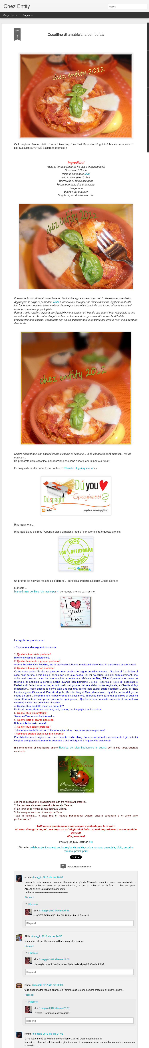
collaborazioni (38, 847)
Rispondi (29, 897)
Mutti (87, 173)
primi (85, 851)
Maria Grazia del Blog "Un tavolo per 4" (36, 591)
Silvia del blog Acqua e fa (78, 468)
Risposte (33, 904)
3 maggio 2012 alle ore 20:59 (47, 985)
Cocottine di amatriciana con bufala (76, 34)
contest (51, 847)
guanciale (109, 847)
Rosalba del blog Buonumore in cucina (82, 747)
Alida (27, 936)
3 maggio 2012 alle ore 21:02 (48, 1033)
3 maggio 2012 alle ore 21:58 (54, 910)
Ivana (28, 985)
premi (77, 851)
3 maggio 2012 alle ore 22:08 (54, 959)
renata (28, 877)
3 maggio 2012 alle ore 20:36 (48, 877)
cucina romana (93, 847)
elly (91, 842)
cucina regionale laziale (70, 847)
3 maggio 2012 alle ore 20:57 (46, 936)
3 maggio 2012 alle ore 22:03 (54, 1008)
